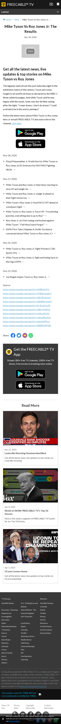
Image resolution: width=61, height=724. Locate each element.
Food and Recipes (28, 646)
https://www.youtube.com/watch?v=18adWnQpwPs (27, 301)
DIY (22, 653)
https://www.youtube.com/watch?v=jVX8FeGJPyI (26, 289)
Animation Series (27, 636)
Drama (42, 616)
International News (9, 626)
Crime (4, 636)
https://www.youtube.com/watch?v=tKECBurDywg (27, 297)
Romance (44, 623)
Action (42, 610)
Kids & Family (6, 653)
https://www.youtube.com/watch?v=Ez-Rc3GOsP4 (26, 305)
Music (3, 656)
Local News (25, 623)
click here (16, 123)
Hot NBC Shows (7, 603)
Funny (4, 649)
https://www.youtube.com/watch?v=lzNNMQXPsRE (27, 325)
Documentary (45, 633)
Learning (24, 659)
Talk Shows (25, 643)
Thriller (24, 633)
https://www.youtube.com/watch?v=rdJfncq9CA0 (26, 313)
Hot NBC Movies (46, 603)
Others (4, 663)
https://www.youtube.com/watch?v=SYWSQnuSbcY (27, 293)
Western (5, 643)
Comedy (24, 630)
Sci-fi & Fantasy (46, 630)
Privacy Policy (14, 721)
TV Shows (6, 599)
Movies (43, 599)
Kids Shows (6, 640)
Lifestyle (4, 646)
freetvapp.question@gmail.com (33, 686)
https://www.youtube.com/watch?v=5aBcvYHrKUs (26, 309)
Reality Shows (26, 640)
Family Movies (46, 626)
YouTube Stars (26, 656)
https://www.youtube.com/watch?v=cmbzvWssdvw (27, 317)
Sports (23, 626)
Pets (22, 649)
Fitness (4, 659)
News (3, 623)
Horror (4, 633)
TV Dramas (5, 630)
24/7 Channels (26, 616)
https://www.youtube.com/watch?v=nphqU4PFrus (26, 321)
